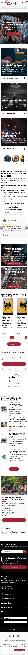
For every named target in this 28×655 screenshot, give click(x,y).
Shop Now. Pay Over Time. (14, 369)
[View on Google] (4, 220)
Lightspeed (5, 640)
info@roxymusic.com (9, 598)
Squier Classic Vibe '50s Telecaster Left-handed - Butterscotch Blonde (7, 321)
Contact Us (14, 567)
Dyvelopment (22, 640)
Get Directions (14, 520)
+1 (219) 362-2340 (8, 594)
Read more (11, 415)
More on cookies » (14, 652)
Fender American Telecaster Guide (14, 403)
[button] (1, 227)
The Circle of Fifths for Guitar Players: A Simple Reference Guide (17, 451)
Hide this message (19, 650)
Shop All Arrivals (13, 344)
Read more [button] (6, 232)
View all (13, 469)
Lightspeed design (13, 640)
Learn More (14, 364)
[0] (26, 2)
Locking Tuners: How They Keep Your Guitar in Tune (18, 418)
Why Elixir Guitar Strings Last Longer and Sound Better (17, 434)
